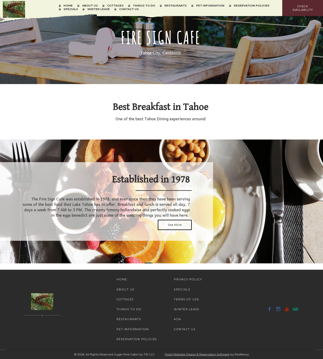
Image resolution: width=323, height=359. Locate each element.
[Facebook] (270, 309)
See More (175, 225)
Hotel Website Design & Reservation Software (197, 354)
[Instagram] (278, 309)
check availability (302, 8)
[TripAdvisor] (295, 309)
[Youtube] (287, 309)
